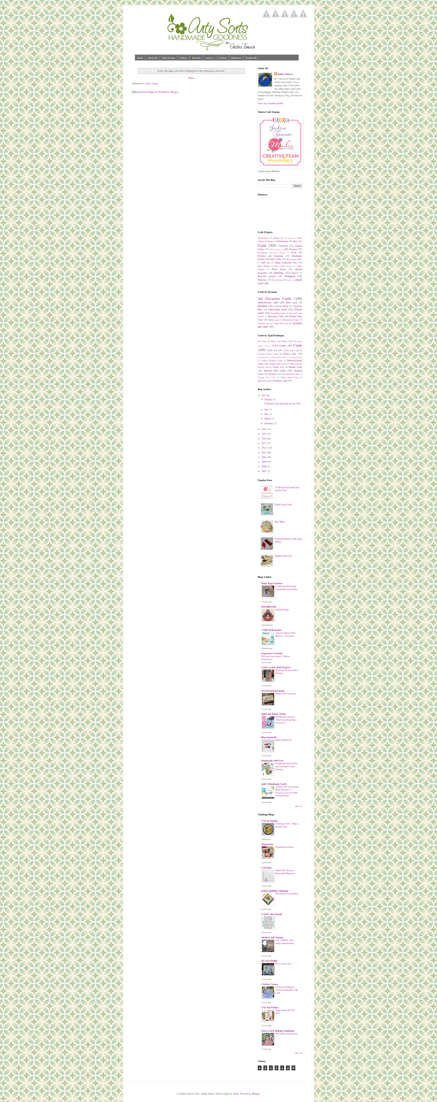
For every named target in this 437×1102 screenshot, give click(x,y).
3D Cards (262, 341)
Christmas (283, 245)
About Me (153, 57)
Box (295, 241)
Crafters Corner (269, 984)
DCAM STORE (269, 961)
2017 (264, 395)
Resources (236, 57)
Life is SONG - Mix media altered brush (285, 942)
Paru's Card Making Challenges (277, 1031)
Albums (276, 238)
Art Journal (288, 238)
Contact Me (251, 57)
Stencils (272, 374)
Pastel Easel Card (283, 504)
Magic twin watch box (286, 693)
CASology (266, 867)
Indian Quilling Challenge (274, 891)
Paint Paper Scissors (271, 583)
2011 (264, 452)
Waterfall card (264, 380)
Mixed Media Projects (283, 266)
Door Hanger (279, 252)
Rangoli (295, 272)
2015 (264, 433)
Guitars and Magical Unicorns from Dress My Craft (287, 989)
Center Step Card (291, 350)
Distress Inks (290, 353)
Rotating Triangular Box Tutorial (287, 672)
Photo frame (279, 269)
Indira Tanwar (285, 74)
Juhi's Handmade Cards (273, 784)
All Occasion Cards (274, 298)
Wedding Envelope (284, 846)
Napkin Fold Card (278, 363)
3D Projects (263, 238)
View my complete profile (270, 103)
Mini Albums (264, 266)
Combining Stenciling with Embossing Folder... (287, 588)
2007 (264, 471)
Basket (271, 241)
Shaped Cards (295, 367)
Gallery (183, 57)
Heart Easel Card (279, 357)
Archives (209, 57)
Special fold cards (275, 370)
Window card (280, 380)
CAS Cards (279, 345)
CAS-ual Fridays (270, 1007)
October (268, 399)
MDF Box (265, 262)
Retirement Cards (291, 319)
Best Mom (280, 521)
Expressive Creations (272, 653)
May (266, 414)
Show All (298, 806)
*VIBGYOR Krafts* (271, 630)
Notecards (294, 363)
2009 (264, 461)
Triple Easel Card (289, 377)
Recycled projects (267, 276)
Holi (262, 316)
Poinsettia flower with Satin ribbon (288, 540)
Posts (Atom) (151, 83)
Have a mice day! (284, 963)
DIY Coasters (275, 249)
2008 (264, 466)
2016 (264, 429)
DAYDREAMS (268, 606)
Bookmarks (283, 241)
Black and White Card (282, 341)
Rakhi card (274, 319)
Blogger (256, 1093)
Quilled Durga (282, 609)
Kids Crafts (275, 259)
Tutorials (196, 57)
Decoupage (262, 252)
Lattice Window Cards (271, 360)
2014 (264, 438)
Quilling (278, 273)
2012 (264, 447)
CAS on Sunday (269, 821)
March (267, 418)
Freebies (222, 57)
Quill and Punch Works (273, 714)
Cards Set (272, 350)
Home (140, 57)
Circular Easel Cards (268, 353)
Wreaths (288, 280)
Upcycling (276, 279)
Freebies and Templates (270, 255)
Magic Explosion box (286, 262)
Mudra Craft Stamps (272, 937)
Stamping (290, 276)
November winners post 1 (287, 1035)
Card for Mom (281, 306)
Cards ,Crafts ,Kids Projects (276, 667)
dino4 (236, 1093)
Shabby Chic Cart (283, 555)
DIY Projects (290, 249)
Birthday (262, 306)
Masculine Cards (276, 316)
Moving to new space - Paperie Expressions (275, 658)
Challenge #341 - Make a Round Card (287, 825)
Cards (262, 245)
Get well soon (296, 313)
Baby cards (292, 302)
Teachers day (264, 323)
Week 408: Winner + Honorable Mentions (285, 872)
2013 (264, 443)
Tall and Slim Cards (290, 374)
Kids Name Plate (294, 259)
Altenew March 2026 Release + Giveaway (285, 634)
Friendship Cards (277, 313)
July (266, 409)
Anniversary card (268, 302)
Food (293, 252)
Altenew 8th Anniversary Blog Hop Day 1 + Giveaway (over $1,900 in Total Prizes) (287, 791)
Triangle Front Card (266, 377)
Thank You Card (280, 323)
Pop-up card (263, 367)
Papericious (267, 844)
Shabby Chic (278, 367)
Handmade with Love (272, 760)
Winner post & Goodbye (287, 893)
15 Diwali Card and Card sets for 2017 (282, 403)
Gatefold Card (263, 357)
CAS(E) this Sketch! (271, 914)
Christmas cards (277, 309)
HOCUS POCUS (283, 740)
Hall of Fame (168, 57)
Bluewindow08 (268, 737)
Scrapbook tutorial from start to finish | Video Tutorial (287, 766)
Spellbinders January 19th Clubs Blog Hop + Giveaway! (286, 719)
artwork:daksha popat (273, 690)
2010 (264, 457)
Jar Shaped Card (295, 357)
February (269, 423)
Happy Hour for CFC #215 (285, 1012)
